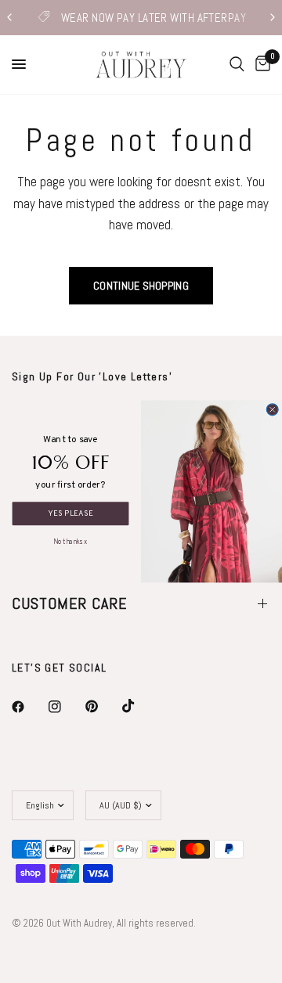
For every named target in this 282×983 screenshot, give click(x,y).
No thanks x (70, 540)
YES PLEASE (70, 513)
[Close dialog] (272, 410)
